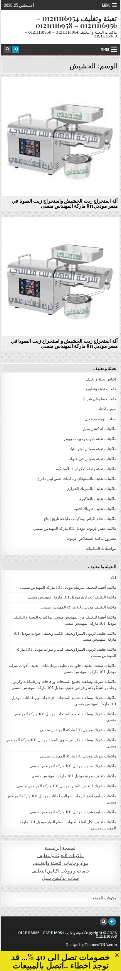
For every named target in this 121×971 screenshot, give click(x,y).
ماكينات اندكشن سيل (99, 429)
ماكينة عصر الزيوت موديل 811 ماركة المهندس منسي (58, 91)
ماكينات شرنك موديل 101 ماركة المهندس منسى (78, 730)
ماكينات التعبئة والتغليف (60, 855)
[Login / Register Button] (15, 49)
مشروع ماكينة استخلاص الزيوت (91, 538)
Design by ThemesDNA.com (91, 945)
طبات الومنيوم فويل (100, 419)
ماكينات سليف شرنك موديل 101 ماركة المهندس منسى (73, 812)
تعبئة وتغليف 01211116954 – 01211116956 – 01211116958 (76, 21)
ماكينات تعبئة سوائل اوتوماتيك (92, 449)
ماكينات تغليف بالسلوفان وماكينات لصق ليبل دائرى (76, 478)
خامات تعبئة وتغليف (101, 389)
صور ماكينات (106, 409)
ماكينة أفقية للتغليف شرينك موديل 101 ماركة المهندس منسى (68, 587)
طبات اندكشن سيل (60, 878)
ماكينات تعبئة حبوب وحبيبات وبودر (89, 439)
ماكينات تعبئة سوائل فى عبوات (92, 459)
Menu (106, 5)
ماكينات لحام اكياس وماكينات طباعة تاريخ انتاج (80, 518)
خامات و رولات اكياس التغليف (60, 870)
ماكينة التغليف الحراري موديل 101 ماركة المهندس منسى (71, 597)
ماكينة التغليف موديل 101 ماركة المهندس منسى (78, 607)
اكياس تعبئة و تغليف (100, 379)
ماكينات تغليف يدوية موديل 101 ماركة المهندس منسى (73, 776)
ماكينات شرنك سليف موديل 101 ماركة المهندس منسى (73, 766)
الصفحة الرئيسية (61, 848)
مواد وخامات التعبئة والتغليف (60, 863)
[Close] (116, 955)
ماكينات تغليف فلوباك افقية (95, 508)
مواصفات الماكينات (100, 548)
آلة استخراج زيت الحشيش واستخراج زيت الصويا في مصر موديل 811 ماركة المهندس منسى (65, 203)
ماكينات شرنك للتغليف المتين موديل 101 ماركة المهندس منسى (66, 786)
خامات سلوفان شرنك (99, 399)
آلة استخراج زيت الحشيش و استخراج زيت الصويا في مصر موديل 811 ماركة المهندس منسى (64, 343)
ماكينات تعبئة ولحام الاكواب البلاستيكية (86, 469)
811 (113, 577)
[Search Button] (7, 49)
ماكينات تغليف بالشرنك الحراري (91, 488)
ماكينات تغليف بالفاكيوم (97, 498)
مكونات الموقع (104, 898)
